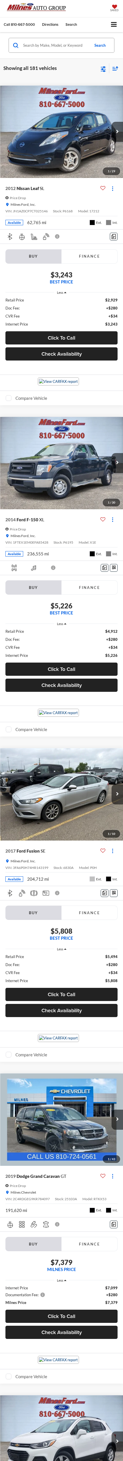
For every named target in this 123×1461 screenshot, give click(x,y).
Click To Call (61, 337)
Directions (50, 24)
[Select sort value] (113, 68)
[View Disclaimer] (58, 236)
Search (100, 45)
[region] (61, 312)
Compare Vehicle (31, 398)
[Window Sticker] (114, 568)
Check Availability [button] (61, 353)
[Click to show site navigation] (114, 24)
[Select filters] (103, 68)
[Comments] (114, 236)
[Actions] (113, 188)
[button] (19, 24)
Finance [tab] (89, 256)
